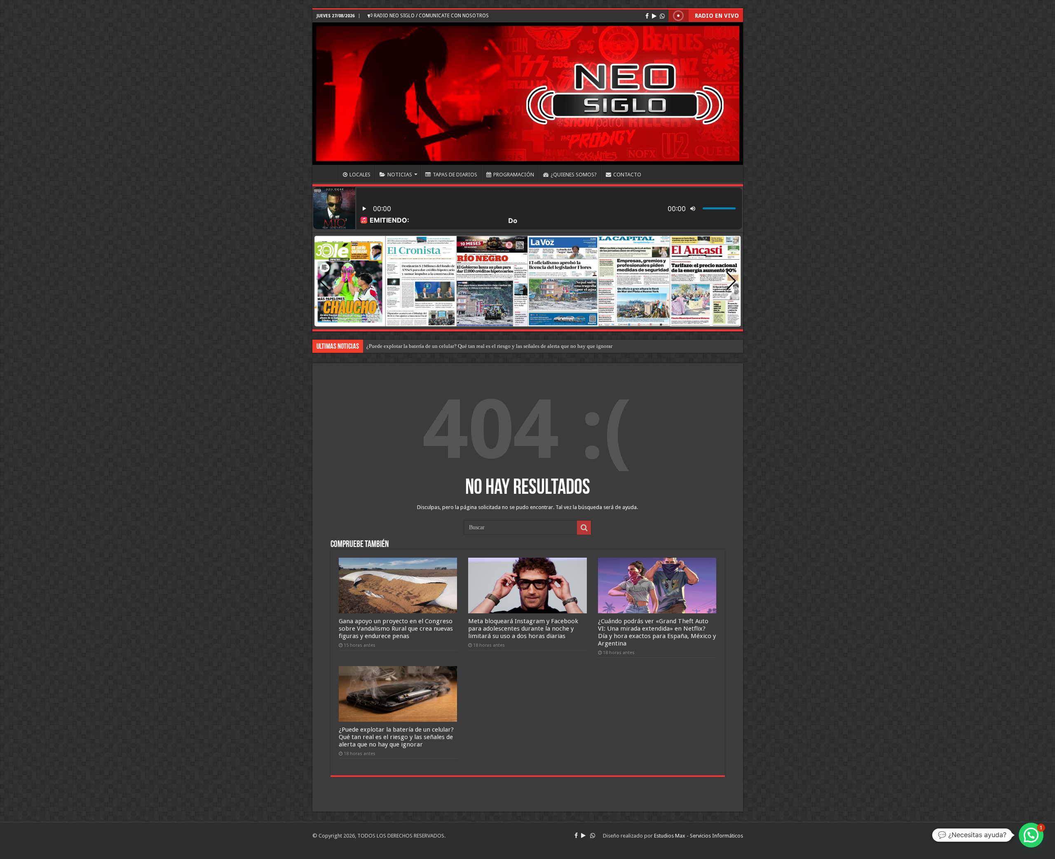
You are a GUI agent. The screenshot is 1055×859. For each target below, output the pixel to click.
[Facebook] (647, 16)
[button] (731, 281)
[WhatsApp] (662, 16)
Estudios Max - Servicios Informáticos (698, 836)
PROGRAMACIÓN (513, 174)
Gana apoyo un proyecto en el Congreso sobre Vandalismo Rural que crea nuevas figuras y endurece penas (396, 628)
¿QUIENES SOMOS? (574, 174)
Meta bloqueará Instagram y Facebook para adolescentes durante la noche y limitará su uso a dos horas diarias (523, 628)
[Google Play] (654, 16)
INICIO (327, 173)
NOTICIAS (399, 174)
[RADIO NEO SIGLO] (527, 93)
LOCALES (359, 174)
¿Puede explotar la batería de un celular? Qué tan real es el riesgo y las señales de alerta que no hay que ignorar (396, 737)
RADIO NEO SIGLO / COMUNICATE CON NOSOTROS (431, 16)
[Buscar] (584, 528)
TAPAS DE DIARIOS (455, 174)
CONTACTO (627, 174)
